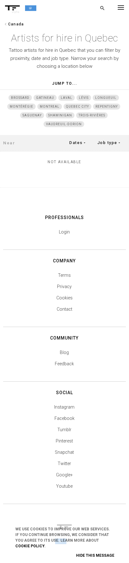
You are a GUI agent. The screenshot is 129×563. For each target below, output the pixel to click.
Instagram (64, 407)
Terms (64, 275)
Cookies (64, 297)
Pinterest (64, 440)
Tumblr (64, 429)
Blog (64, 352)
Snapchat (64, 452)
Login (64, 231)
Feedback (64, 363)
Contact (64, 309)
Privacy (64, 286)
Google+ (64, 474)
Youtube (64, 486)
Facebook (64, 418)
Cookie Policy (29, 546)
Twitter (64, 463)
